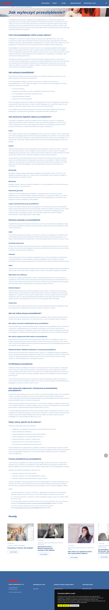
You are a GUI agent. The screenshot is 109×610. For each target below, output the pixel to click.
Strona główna (46, 3)
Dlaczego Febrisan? (75, 3)
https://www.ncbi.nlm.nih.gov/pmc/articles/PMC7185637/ (35, 503)
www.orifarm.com (58, 588)
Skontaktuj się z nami (90, 3)
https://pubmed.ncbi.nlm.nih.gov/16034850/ (27, 507)
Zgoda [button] (60, 605)
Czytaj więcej (14, 552)
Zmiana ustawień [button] (74, 605)
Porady (64, 3)
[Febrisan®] (7, 3)
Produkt (54, 3)
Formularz (35, 588)
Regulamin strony (87, 588)
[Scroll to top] (106, 455)
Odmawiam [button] (66, 605)
